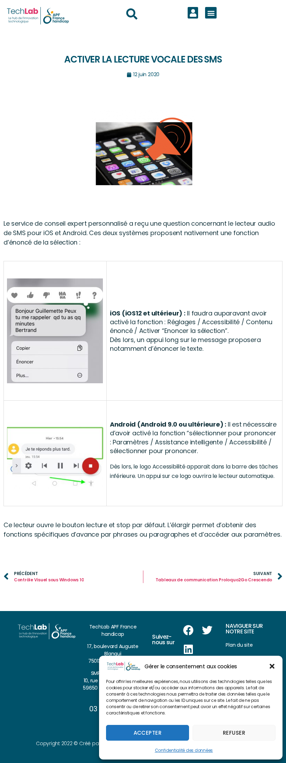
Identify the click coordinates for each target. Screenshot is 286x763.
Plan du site (239, 644)
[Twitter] (207, 630)
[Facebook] (188, 630)
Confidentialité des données (184, 750)
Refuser (234, 732)
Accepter (148, 732)
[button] (272, 666)
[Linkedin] (188, 649)
